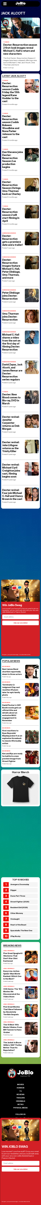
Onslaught (15, 919)
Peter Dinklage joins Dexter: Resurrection (11, 295)
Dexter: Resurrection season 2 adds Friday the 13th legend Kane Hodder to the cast (10, 92)
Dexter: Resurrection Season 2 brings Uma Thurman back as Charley (11, 188)
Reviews (20, 1094)
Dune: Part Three (17, 896)
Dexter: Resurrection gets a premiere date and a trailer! (12, 240)
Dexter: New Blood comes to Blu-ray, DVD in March (11, 399)
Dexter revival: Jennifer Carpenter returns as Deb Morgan (10, 422)
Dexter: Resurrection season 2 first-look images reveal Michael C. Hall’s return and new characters (20, 49)
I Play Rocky (15, 936)
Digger (13, 890)
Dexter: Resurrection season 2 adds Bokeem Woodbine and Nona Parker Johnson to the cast (10, 127)
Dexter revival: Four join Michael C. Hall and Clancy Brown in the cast (12, 495)
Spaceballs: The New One (21, 930)
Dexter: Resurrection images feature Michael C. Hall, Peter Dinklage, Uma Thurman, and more (11, 268)
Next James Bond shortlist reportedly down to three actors (12, 671)
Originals (20, 1101)
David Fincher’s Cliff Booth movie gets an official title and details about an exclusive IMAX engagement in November (11, 713)
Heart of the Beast (18, 925)
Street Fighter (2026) (19, 902)
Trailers (20, 1098)
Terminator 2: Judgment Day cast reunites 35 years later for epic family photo (11, 690)
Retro (20, 1104)
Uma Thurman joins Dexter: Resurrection (10, 316)
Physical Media (20, 1108)
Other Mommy (16, 913)
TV (20, 1091)
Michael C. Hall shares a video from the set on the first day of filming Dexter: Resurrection (11, 342)
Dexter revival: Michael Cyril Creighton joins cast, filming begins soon (11, 470)
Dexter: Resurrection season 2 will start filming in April (10, 214)
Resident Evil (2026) (19, 907)
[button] (5, 3)
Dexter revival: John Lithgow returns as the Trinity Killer (10, 447)
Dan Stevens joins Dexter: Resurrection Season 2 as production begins (12, 160)
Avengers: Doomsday (19, 884)
